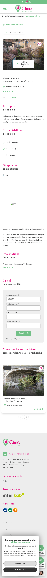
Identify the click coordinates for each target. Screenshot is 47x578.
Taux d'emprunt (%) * (13, 322)
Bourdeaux (19, 16)
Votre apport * (11, 313)
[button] (26, 417)
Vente (11, 16)
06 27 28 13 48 (9, 459)
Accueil (5, 16)
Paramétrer (20, 563)
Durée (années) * (12, 304)
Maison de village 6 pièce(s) (15, 400)
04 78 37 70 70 (23, 459)
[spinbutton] (23, 325)
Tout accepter (20, 570)
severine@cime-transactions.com (16, 462)
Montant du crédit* (13, 295)
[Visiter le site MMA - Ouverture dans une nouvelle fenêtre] (10, 510)
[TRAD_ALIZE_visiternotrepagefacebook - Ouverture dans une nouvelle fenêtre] (3, 481)
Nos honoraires (8, 523)
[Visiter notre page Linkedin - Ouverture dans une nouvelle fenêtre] (6, 481)
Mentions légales (9, 535)
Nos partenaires (8, 529)
